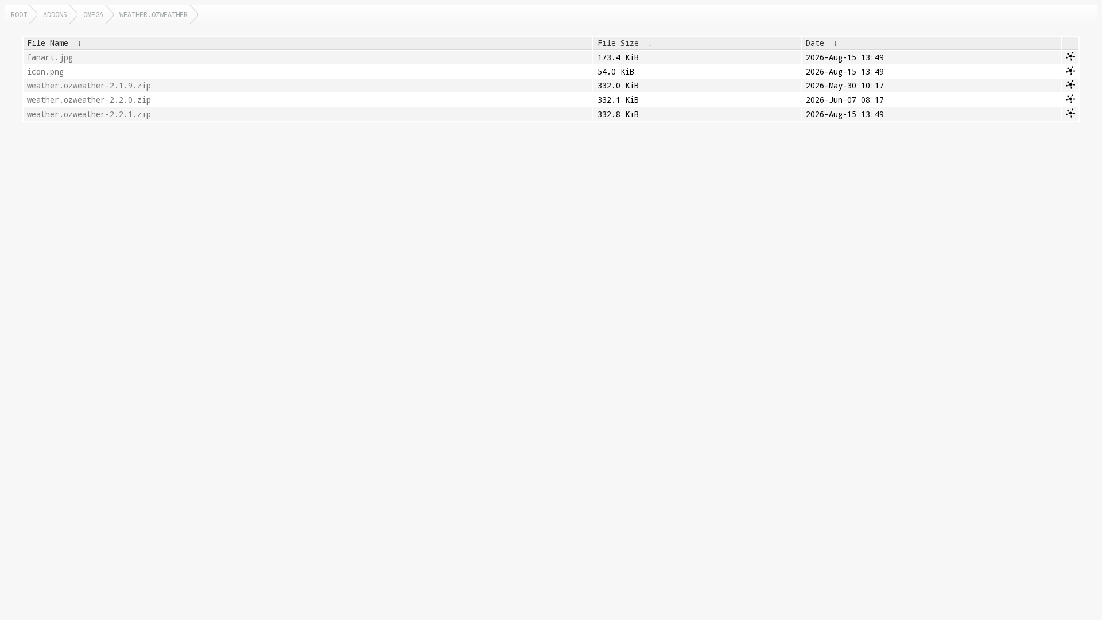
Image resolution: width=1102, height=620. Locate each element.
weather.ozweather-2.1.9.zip (89, 85)
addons (55, 14)
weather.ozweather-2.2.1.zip (89, 114)
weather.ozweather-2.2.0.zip (89, 100)
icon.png (45, 72)
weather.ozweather (153, 14)
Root (19, 14)
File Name (47, 43)
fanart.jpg (50, 57)
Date (815, 43)
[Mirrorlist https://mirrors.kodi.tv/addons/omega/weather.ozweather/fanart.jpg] (1070, 58)
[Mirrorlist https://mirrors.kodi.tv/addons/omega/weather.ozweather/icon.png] (1070, 72)
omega (93, 14)
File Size (618, 43)
